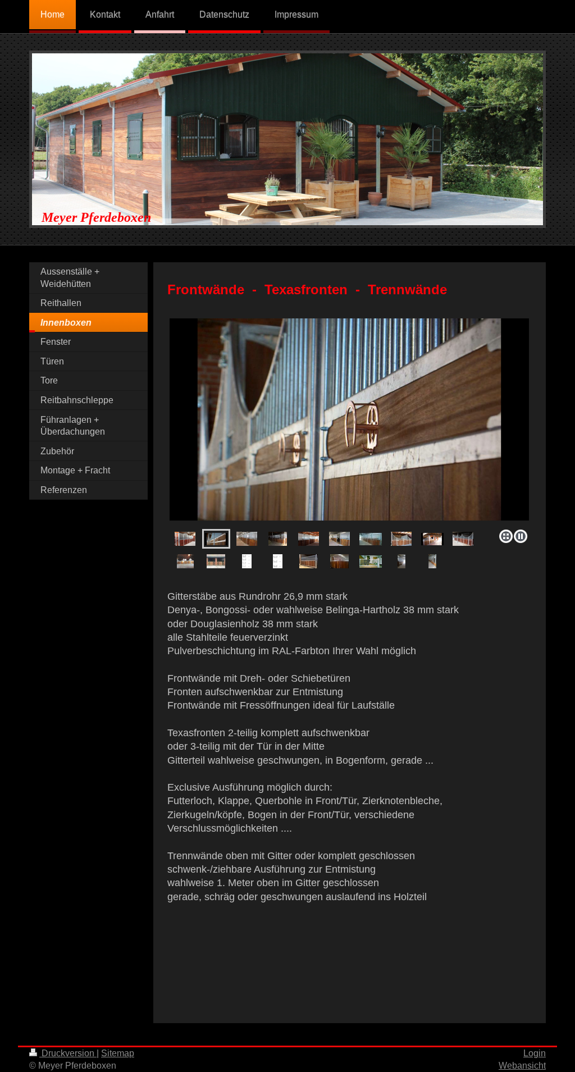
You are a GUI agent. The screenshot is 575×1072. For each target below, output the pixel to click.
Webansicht (522, 1065)
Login (534, 1053)
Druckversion (68, 1053)
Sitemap (117, 1053)
